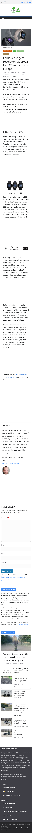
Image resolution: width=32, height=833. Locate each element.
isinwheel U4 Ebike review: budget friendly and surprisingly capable (21, 693)
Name (3, 545)
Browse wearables (9, 788)
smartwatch (21, 50)
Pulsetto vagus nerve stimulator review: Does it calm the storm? (21, 732)
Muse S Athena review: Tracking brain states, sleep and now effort (20, 722)
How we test (7, 815)
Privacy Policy (7, 807)
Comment (5, 518)
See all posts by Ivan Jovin (11, 463)
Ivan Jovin (6, 76)
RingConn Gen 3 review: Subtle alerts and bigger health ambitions (21, 680)
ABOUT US (4, 800)
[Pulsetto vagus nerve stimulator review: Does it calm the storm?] (6, 734)
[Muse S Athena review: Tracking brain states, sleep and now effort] (6, 723)
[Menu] (2, 17)
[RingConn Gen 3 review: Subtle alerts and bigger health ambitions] (6, 682)
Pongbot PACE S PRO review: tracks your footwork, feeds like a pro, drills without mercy (21, 707)
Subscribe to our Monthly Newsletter (15, 811)
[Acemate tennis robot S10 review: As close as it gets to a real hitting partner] (16, 643)
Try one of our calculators (11, 795)
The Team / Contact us (10, 819)
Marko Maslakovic (18, 663)
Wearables (6, 54)
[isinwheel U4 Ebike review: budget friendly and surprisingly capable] (6, 696)
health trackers (7, 50)
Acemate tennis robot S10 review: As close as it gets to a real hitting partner (15, 657)
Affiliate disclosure (9, 803)
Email (3, 554)
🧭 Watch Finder (8, 791)
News (14, 50)
